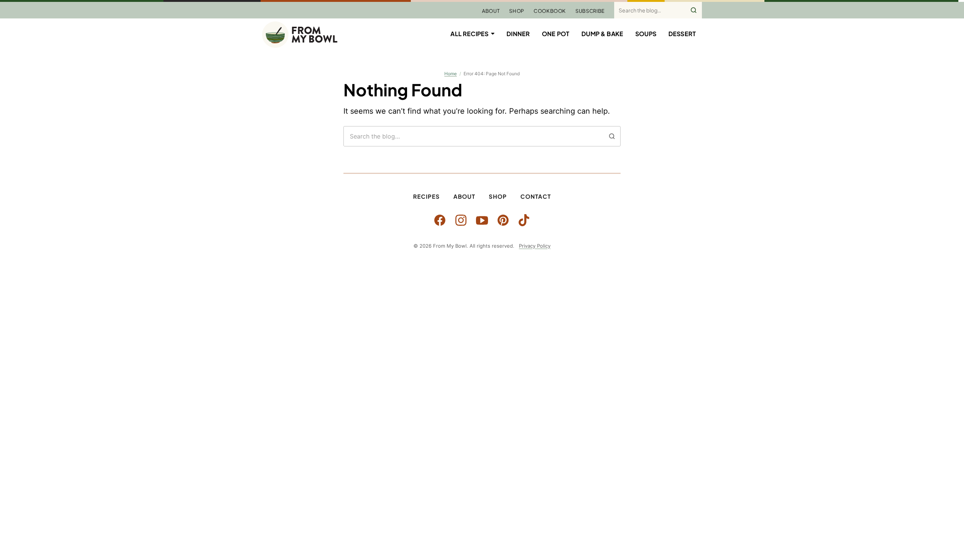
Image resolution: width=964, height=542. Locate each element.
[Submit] (693, 10)
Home (450, 73)
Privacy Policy (535, 246)
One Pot (555, 34)
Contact (535, 196)
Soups (645, 34)
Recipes (426, 196)
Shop (516, 11)
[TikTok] (524, 220)
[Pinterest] (503, 220)
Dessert (682, 34)
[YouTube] (482, 220)
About (491, 11)
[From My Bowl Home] (299, 34)
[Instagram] (461, 220)
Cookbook (550, 11)
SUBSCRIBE (590, 11)
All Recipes (469, 34)
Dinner (518, 34)
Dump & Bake (602, 34)
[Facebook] (440, 220)
